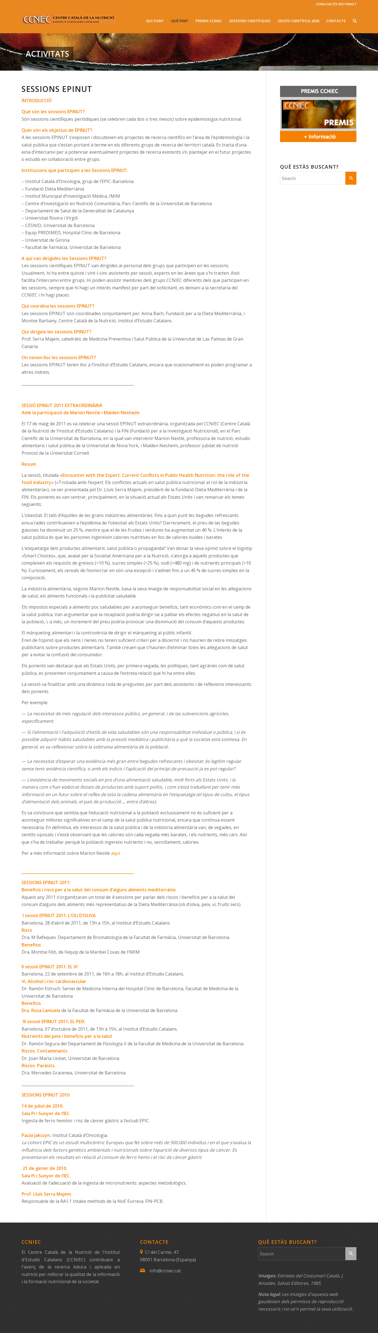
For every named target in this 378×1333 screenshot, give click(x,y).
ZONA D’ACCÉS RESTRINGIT (336, 4)
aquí (115, 853)
